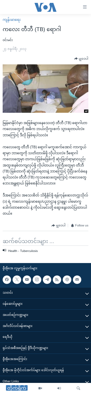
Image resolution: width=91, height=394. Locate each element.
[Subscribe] (77, 279)
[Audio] (59, 388)
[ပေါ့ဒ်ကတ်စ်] (67, 279)
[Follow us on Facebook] (7, 279)
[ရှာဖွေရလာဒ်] (78, 388)
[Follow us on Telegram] (47, 279)
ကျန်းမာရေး (12, 20)
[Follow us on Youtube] (27, 279)
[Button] (81, 59)
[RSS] (57, 279)
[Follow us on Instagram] (37, 279)
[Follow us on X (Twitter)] (17, 279)
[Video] (40, 388)
